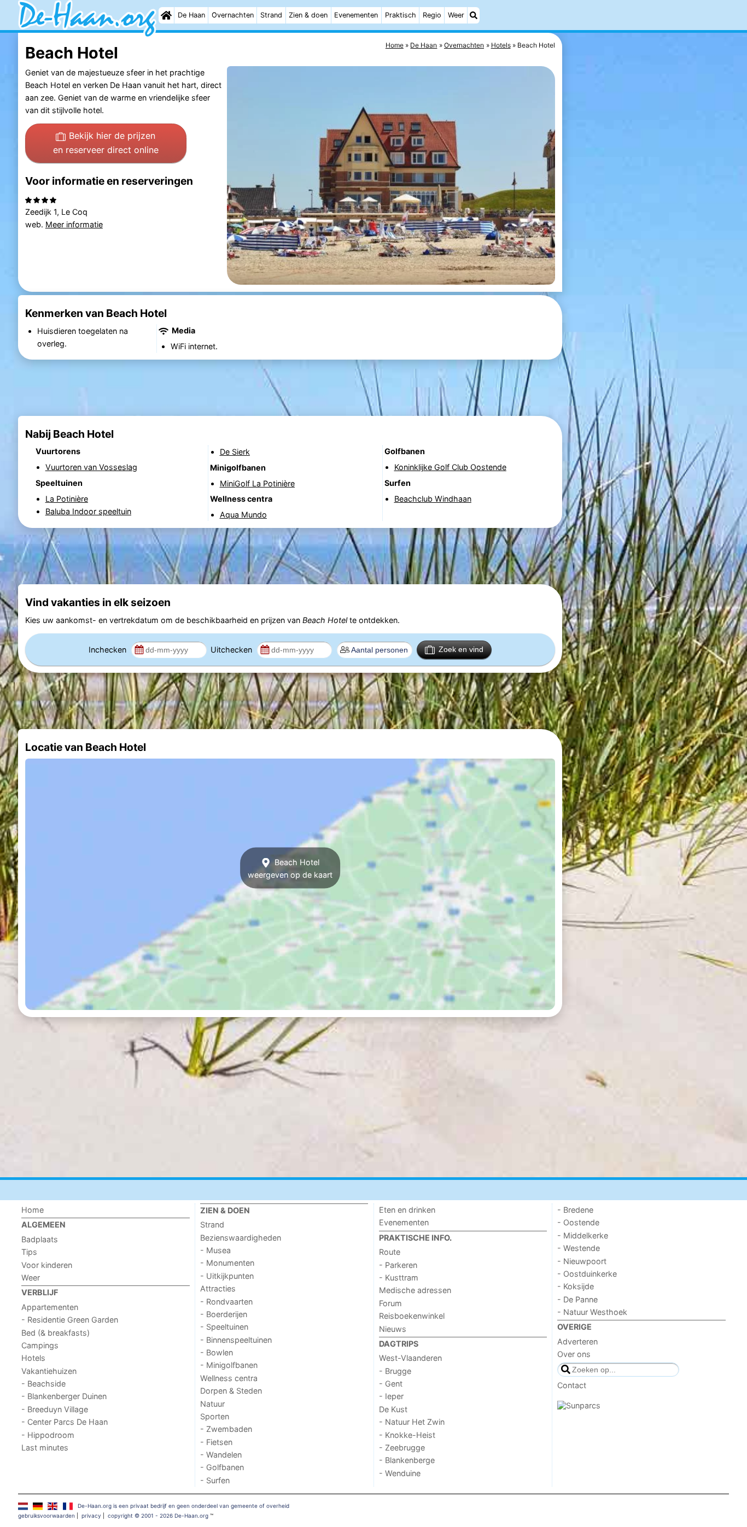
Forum (390, 1303)
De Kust (393, 1409)
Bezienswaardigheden (240, 1237)
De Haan (191, 15)
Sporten (214, 1416)
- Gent (390, 1383)
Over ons (574, 1354)
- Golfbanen (222, 1467)
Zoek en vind (461, 649)
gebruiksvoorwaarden (46, 1515)
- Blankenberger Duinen (64, 1396)
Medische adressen (415, 1290)
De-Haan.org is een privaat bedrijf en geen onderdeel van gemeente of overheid (183, 1505)
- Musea (215, 1250)
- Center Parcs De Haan (64, 1421)
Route (389, 1251)
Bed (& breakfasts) (55, 1332)
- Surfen (215, 1480)
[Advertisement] (647, 284)
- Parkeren (398, 1265)
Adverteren (577, 1341)
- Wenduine (400, 1473)
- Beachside (43, 1383)
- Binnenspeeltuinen (236, 1339)
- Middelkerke (582, 1235)
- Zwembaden (226, 1429)
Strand (271, 15)
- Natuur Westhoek (592, 1312)
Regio (432, 15)
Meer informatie (74, 224)
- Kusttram (398, 1277)
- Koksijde (575, 1286)
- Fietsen (216, 1442)
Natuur (212, 1403)
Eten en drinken (407, 1209)
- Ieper (391, 1396)
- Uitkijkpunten (227, 1276)
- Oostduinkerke (587, 1273)
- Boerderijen (223, 1314)
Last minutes (44, 1447)
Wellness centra (229, 1378)
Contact (571, 1385)
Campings (40, 1345)
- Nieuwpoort (581, 1261)
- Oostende (578, 1222)
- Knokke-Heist (407, 1435)
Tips (29, 1251)
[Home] (166, 15)
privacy (91, 1515)
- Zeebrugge (402, 1447)
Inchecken (109, 649)
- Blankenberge (407, 1460)
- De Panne (577, 1299)
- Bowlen (216, 1352)
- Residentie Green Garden (69, 1319)
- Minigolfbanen (229, 1365)
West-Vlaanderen (410, 1357)
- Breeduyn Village (54, 1409)
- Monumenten (227, 1262)
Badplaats (39, 1239)
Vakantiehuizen (49, 1371)
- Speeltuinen (224, 1326)
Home (32, 1209)
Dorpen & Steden (231, 1390)
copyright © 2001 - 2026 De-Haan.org (158, 1515)
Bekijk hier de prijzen (106, 142)
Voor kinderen (46, 1265)
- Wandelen (221, 1454)
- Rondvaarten (226, 1301)
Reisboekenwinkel (412, 1315)
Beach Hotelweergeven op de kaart (290, 868)
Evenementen (356, 15)
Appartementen (49, 1307)
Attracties (218, 1288)
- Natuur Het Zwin (412, 1421)
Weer (456, 15)
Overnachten (233, 15)
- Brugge (395, 1371)
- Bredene (575, 1209)
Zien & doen (308, 15)
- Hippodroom (47, 1435)
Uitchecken (232, 649)
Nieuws (392, 1329)
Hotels (33, 1357)
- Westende (578, 1248)
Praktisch (400, 15)
